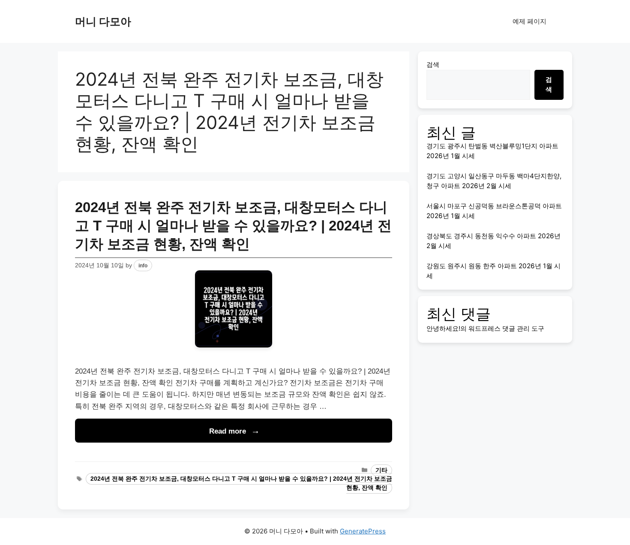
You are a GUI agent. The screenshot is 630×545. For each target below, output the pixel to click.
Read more (227, 431)
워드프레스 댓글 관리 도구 (506, 328)
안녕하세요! (443, 328)
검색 (432, 64)
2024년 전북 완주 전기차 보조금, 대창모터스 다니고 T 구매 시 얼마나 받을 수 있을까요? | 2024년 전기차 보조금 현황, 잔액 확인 (233, 225)
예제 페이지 (529, 21)
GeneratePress (363, 531)
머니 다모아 (103, 21)
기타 (381, 470)
